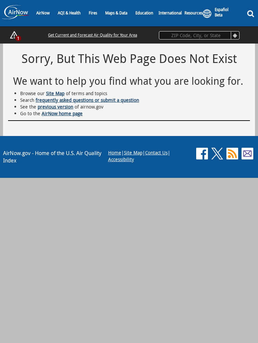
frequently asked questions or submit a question (87, 100)
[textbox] (199, 35)
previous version (55, 107)
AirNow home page (62, 113)
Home (114, 152)
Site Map (55, 93)
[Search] (252, 13)
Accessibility (121, 159)
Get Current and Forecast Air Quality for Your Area (92, 35)
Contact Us (156, 152)
